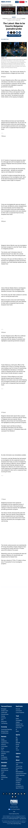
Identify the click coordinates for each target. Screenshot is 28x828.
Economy (4, 727)
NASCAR (18, 742)
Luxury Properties (20, 712)
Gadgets (18, 722)
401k (2, 719)
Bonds (2, 748)
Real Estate (19, 706)
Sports (18, 735)
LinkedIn (18, 794)
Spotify (12, 797)
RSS (21, 794)
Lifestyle (3, 766)
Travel (2, 772)
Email (20, 32)
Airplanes (3, 775)
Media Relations (19, 771)
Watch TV (22, 1)
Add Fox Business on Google (14, 35)
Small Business (4, 733)
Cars (2, 773)
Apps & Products (20, 788)
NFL (17, 737)
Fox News (18, 782)
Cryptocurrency (4, 742)
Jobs (17, 764)
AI (16, 729)
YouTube (12, 794)
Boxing (17, 744)
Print (17, 32)
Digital (17, 718)
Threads (14, 32)
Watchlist (4, 762)
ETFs (2, 750)
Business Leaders (5, 751)
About (17, 760)
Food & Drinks (4, 777)
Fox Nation (18, 784)
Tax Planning (4, 723)
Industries (3, 753)
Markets (14, 17)
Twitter (11, 32)
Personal (18, 708)
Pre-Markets (4, 757)
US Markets (4, 741)
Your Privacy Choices (15, 809)
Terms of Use (19, 766)
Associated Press (5, 39)
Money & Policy (4, 731)
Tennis (17, 750)
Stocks (2, 739)
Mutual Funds (4, 759)
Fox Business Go (19, 786)
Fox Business (6, 1)
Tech (17, 716)
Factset (18, 817)
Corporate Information (21, 773)
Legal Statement (22, 818)
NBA (17, 739)
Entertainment (4, 768)
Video (17, 757)
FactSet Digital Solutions (14, 818)
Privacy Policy (19, 768)
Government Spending (6, 729)
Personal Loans (4, 714)
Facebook (8, 32)
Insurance (3, 718)
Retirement (4, 721)
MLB (17, 741)
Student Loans (4, 710)
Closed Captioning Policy (14, 813)
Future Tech (18, 727)
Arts (2, 779)
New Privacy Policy (14, 807)
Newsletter (24, 794)
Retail (2, 755)
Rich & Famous (4, 770)
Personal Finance (6, 706)
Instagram (9, 794)
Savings (3, 716)
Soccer (17, 746)
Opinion (18, 753)
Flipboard (15, 794)
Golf (17, 748)
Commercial (19, 710)
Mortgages (3, 708)
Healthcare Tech (20, 725)
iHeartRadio (15, 797)
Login (17, 1)
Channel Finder (19, 762)
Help (14, 811)
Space (17, 731)
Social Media (19, 720)
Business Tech (19, 724)
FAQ (17, 770)
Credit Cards (4, 712)
